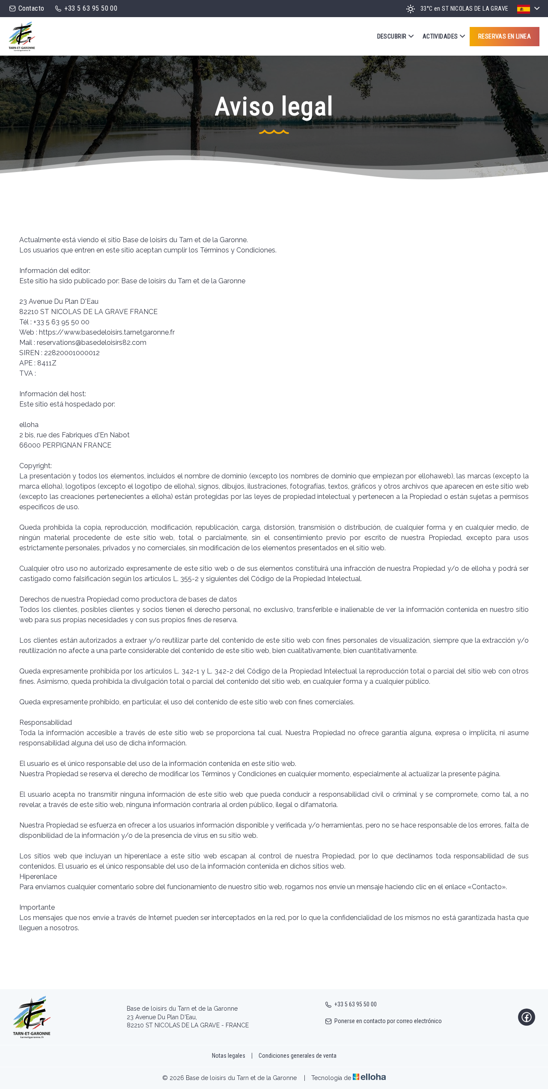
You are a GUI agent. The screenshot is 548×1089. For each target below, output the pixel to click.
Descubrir (392, 36)
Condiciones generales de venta (298, 1055)
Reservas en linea (504, 36)
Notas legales (228, 1055)
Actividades (440, 36)
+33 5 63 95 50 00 (355, 1004)
